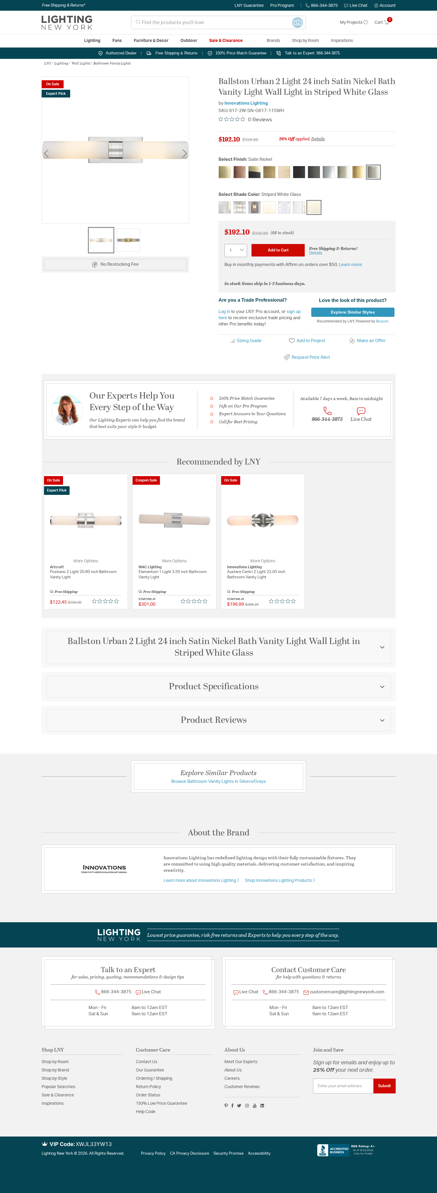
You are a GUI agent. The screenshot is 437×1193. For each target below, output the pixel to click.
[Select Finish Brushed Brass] (269, 172)
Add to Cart (278, 250)
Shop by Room (55, 1062)
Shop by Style (54, 1078)
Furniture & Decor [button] (151, 41)
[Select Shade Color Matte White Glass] (269, 207)
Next (185, 153)
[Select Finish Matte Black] (299, 172)
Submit (384, 1086)
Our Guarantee (150, 1070)
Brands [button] (273, 41)
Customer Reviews (242, 1087)
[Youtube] (255, 1106)
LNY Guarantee (249, 6)
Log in (224, 311)
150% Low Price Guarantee (161, 1103)
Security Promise (228, 1154)
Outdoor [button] (188, 41)
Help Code (145, 1112)
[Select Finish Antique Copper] (239, 172)
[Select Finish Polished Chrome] (329, 172)
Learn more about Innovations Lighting (200, 881)
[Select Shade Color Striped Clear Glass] (299, 207)
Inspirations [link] (342, 41)
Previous (46, 153)
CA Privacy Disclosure (189, 1154)
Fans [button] (117, 41)
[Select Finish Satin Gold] (358, 172)
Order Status (148, 1095)
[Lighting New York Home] (67, 23)
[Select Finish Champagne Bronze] (284, 172)
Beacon (382, 321)
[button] (385, 6)
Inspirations (53, 1103)
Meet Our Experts (240, 1062)
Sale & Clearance (58, 1095)
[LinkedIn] (262, 1106)
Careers (232, 1078)
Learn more (350, 264)
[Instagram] (247, 1106)
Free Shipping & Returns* (63, 5)
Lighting (61, 63)
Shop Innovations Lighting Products (279, 881)
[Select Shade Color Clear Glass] (224, 207)
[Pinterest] (226, 1106)
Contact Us (146, 1062)
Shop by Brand (55, 1070)
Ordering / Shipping (154, 1078)
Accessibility (259, 1154)
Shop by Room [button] (305, 41)
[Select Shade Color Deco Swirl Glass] (239, 207)
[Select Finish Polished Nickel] (343, 172)
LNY (47, 63)
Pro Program (282, 6)
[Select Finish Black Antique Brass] (254, 172)
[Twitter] (239, 1106)
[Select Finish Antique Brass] (224, 172)
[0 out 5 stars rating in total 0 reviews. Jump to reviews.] (107, 601)
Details (318, 138)
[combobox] (218, 22)
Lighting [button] (92, 41)
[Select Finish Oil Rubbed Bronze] (314, 172)
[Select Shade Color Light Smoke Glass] (254, 207)
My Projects (351, 23)
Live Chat (358, 6)
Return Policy (148, 1087)
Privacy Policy (153, 1154)
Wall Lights (81, 63)
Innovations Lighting (246, 103)
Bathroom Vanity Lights (112, 63)
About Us (233, 1070)
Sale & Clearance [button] (226, 41)
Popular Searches (58, 1087)
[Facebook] (232, 1106)
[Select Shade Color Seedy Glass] (284, 207)
